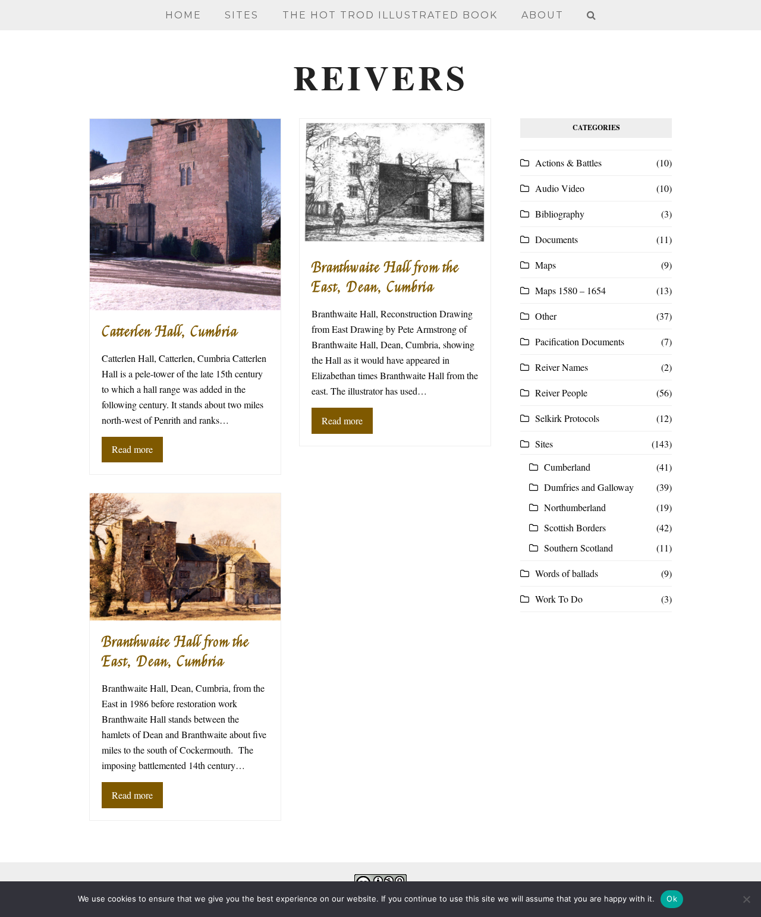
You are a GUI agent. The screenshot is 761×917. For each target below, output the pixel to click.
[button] (591, 15)
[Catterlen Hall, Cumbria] (185, 212)
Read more (132, 449)
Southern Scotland (578, 547)
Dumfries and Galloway (589, 487)
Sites (544, 443)
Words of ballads (566, 573)
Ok (671, 898)
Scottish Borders (575, 527)
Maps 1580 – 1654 (570, 290)
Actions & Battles (568, 162)
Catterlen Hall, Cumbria (170, 332)
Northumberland (575, 507)
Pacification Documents (579, 341)
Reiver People (561, 392)
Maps (545, 265)
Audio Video (559, 188)
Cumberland (567, 467)
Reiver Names (561, 367)
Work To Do (559, 599)
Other (545, 316)
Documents (556, 239)
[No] (746, 899)
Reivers (380, 77)
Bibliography (559, 213)
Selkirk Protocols (567, 418)
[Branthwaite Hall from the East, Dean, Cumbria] (395, 181)
